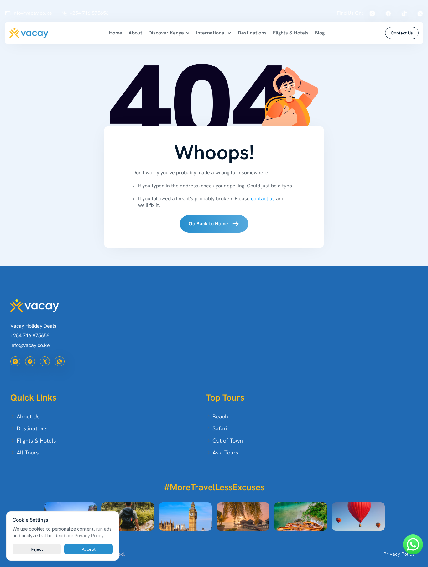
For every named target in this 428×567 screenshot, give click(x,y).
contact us (263, 198)
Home (115, 32)
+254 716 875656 (89, 13)
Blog (320, 32)
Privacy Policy (399, 554)
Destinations (252, 32)
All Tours (28, 452)
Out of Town (227, 440)
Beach (220, 416)
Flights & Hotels (291, 32)
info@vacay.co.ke (32, 13)
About (135, 32)
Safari (219, 428)
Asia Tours (225, 452)
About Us (28, 416)
